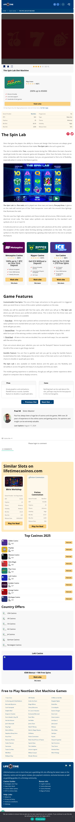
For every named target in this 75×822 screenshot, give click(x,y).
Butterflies (54, 704)
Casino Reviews (45, 788)
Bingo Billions (32, 704)
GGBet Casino (13, 541)
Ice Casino (61, 255)
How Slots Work (10, 786)
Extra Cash (54, 714)
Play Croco (29, 81)
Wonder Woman (32, 756)
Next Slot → (47, 402)
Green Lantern (55, 717)
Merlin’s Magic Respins (34, 730)
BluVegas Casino (14, 597)
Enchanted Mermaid (33, 714)
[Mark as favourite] (8, 66)
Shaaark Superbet (56, 740)
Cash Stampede (9, 707)
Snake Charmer (9, 743)
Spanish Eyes (32, 743)
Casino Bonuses (45, 786)
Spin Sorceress (55, 743)
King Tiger (8, 727)
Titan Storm (54, 746)
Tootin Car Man (9, 749)
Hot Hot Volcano (9, 720)
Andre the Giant (32, 701)
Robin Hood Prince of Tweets (36, 740)
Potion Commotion (37, 493)
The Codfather (32, 746)
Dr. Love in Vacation (33, 711)
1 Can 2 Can (8, 698)
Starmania (8, 746)
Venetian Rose (55, 749)
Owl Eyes (53, 733)
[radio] (34, 67)
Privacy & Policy (10, 799)
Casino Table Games (11, 788)
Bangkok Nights (55, 701)
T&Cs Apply (14, 283)
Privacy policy (40, 819)
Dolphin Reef (8, 711)
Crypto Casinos (45, 784)
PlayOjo (11, 548)
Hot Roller (31, 720)
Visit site (37, 104)
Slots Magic (12, 562)
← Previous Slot (30, 402)
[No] (73, 817)
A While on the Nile (56, 698)
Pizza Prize (8, 736)
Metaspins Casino (14, 255)
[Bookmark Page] (4, 66)
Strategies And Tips (11, 784)
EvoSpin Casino (13, 583)
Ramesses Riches (10, 740)
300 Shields (31, 698)
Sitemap (7, 804)
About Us (8, 797)
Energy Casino (13, 590)
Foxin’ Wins (31, 717)
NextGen (33, 114)
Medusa (53, 727)
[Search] (54, 4)
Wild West (8, 753)
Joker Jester (54, 723)
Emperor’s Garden (10, 714)
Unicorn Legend (32, 749)
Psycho (53, 736)
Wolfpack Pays (9, 756)
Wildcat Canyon (32, 753)
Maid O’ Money (32, 727)
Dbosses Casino (13, 555)
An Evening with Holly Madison (13, 701)
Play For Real (14, 523)
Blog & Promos (45, 791)
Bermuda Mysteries (10, 704)
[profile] (63, 4)
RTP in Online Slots (11, 791)
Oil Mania (31, 733)
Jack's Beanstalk (9, 723)
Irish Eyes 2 (54, 720)
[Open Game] (12, 67)
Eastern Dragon (55, 711)
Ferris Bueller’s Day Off (11, 717)
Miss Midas (54, 730)
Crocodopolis (55, 707)
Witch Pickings (55, 753)
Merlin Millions (9, 730)
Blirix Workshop (13, 489)
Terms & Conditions (11, 802)
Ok (32, 819)
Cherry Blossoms (33, 707)
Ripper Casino (37, 255)
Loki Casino (12, 576)
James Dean (31, 723)
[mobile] (68, 4)
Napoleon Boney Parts (11, 733)
